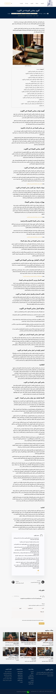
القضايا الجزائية (30, 682)
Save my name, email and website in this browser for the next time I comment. (32, 620)
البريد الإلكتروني (30, 608)
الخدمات (32, 680)
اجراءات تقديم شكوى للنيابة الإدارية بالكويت (28, 642)
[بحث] (11, 3)
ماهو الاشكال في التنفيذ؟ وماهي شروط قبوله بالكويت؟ (32, 276)
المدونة (32, 3)
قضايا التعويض (20, 675)
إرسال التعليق (42, 623)
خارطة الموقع (20, 673)
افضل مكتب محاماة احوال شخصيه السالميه (34, 217)
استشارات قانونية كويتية (34, 13)
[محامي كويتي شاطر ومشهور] (45, 636)
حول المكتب (31, 675)
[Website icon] (38, 570)
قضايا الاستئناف (30, 678)
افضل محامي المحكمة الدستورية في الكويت (34, 183)
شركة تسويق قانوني (33, 691)
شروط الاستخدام (24, 691)
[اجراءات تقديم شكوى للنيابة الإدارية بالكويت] (28, 636)
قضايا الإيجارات (20, 678)
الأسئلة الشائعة (20, 671)
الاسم (43, 608)
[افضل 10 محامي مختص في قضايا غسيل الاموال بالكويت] (11, 636)
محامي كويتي (43, 672)
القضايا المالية (23, 13)
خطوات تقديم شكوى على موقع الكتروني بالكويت (46, 658)
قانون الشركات (19, 13)
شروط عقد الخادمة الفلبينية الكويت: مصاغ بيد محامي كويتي (28, 658)
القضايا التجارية (28, 13)
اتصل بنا (21, 3)
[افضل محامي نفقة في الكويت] (11, 651)
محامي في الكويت (14, 13)
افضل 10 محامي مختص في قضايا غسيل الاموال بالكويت (12, 643)
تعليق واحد (9, 13)
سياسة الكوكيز (20, 680)
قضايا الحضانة (20, 676)
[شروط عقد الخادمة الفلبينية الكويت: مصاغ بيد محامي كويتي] (28, 651)
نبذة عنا (26, 3)
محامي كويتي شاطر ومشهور (48, 642)
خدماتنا (37, 3)
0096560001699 (7, 3)
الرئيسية (42, 3)
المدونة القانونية (30, 676)
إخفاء (38, 69)
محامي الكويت (30, 683)
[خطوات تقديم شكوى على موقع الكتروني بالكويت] (45, 651)
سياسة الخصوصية (19, 691)
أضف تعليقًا (42, 611)
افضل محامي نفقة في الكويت (13, 657)
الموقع (20, 608)
